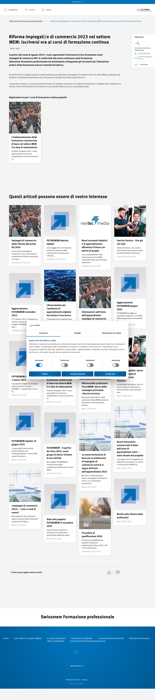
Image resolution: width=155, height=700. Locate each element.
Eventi (6, 638)
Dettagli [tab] (77, 333)
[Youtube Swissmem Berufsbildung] (76, 652)
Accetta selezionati (77, 374)
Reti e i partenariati (55, 641)
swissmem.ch (76, 2)
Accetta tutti (110, 374)
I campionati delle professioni (111, 638)
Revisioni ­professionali (139, 638)
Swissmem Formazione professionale (26, 21)
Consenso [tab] (43, 333)
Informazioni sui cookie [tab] (111, 333)
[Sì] (109, 572)
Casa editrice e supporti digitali (28, 638)
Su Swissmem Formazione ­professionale (87, 641)
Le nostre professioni (56, 638)
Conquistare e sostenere (81, 638)
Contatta (84, 680)
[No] (117, 572)
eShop (48, 10)
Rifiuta (45, 374)
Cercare (32, 10)
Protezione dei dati (72, 680)
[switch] (65, 365)
